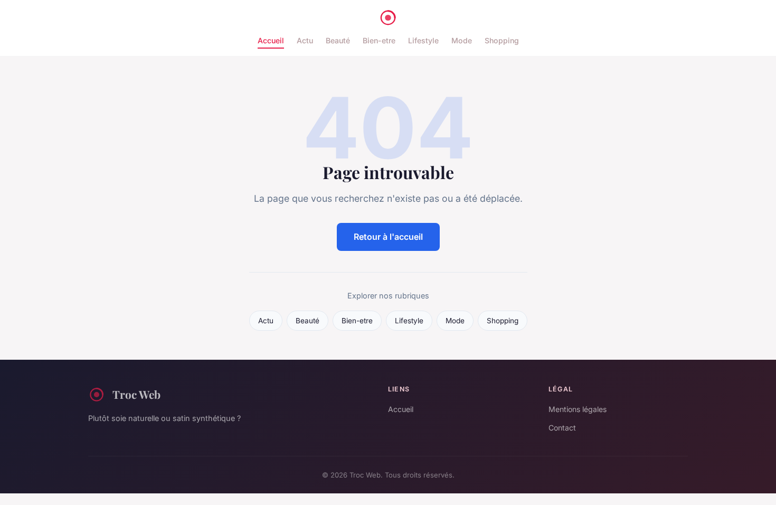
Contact (562, 427)
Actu (305, 40)
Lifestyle (423, 40)
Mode (461, 40)
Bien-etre (379, 40)
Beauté (338, 40)
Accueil (271, 40)
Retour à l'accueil (388, 236)
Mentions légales (577, 409)
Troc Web (136, 394)
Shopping (502, 40)
